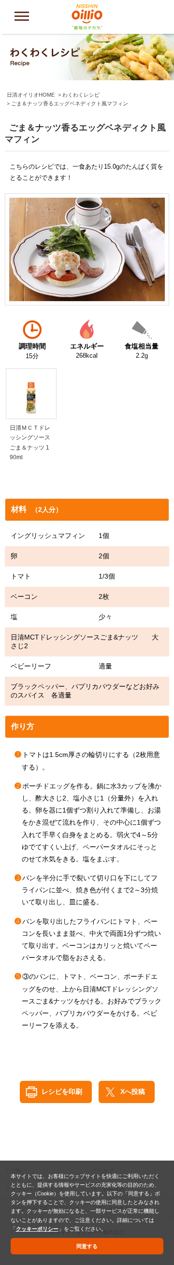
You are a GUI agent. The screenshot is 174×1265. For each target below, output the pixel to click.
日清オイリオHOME (31, 95)
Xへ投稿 (132, 1091)
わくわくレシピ (81, 95)
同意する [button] (87, 1246)
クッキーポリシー (37, 1229)
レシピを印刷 (62, 1091)
